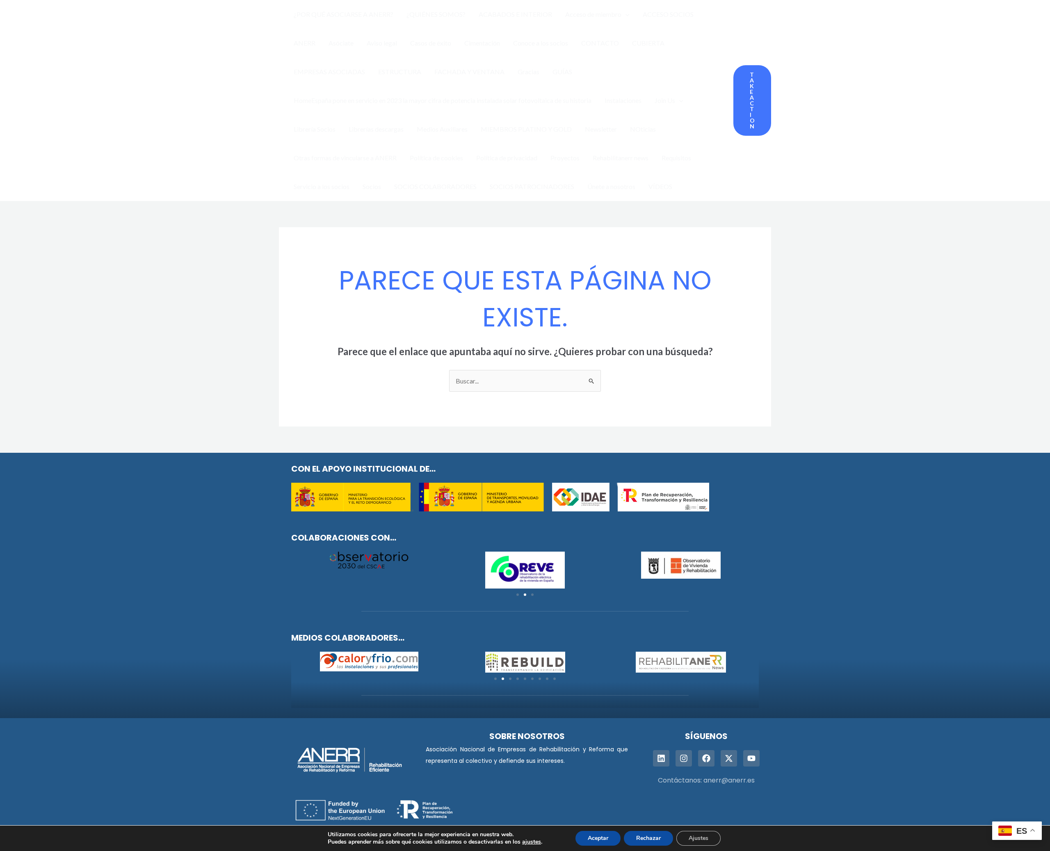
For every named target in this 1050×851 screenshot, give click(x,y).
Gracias (528, 71)
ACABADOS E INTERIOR (515, 14)
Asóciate (341, 43)
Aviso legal (382, 43)
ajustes (531, 842)
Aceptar (598, 838)
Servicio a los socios (321, 186)
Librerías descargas (376, 129)
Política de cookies (436, 158)
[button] (625, 14)
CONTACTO (600, 43)
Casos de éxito (430, 43)
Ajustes (698, 838)
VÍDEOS (660, 186)
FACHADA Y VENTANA (469, 71)
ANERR (304, 43)
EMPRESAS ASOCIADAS (329, 71)
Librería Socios (315, 129)
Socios (372, 186)
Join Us (665, 100)
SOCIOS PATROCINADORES (532, 186)
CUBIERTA (648, 43)
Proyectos (565, 158)
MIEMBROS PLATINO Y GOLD (526, 129)
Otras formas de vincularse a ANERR (345, 158)
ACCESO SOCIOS (668, 14)
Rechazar (648, 838)
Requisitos (676, 158)
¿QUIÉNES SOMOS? (436, 14)
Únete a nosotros (611, 186)
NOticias (643, 129)
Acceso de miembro (593, 14)
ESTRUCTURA (399, 71)
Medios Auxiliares (442, 129)
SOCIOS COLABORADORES (435, 186)
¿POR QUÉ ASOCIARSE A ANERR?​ (343, 14)
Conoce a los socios (540, 43)
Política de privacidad (506, 158)
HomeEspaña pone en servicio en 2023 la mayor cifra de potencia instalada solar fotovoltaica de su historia (442, 100)
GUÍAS (562, 71)
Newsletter (601, 129)
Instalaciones (623, 100)
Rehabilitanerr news (620, 158)
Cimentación (482, 43)
